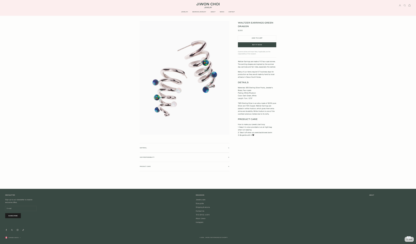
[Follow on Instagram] (17, 230)
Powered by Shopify (220, 237)
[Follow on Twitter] (12, 230)
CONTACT (231, 12)
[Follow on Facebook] (6, 230)
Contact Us (200, 211)
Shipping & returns (203, 207)
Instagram (199, 222)
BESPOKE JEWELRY (199, 12)
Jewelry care (200, 200)
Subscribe (13, 216)
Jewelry (184, 12)
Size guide (200, 203)
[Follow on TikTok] (23, 230)
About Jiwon (201, 218)
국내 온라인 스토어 (203, 215)
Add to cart (257, 38)
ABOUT (213, 12)
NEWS (222, 12)
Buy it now (257, 45)
